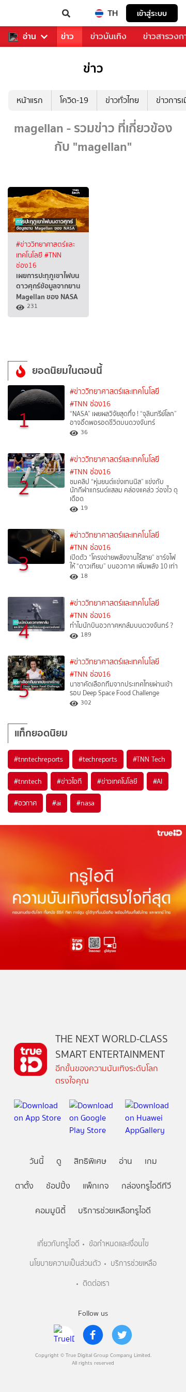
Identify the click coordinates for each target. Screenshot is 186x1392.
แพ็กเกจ (96, 1186)
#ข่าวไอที (69, 781)
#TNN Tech (149, 759)
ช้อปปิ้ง (58, 1186)
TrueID (29, 13)
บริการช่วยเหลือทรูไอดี (114, 1210)
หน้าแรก (30, 100)
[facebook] (93, 1335)
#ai (56, 803)
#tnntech (27, 781)
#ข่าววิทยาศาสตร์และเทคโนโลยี (114, 391)
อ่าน (29, 36)
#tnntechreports (38, 759)
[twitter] (122, 1335)
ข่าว (67, 36)
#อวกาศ (25, 803)
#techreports (98, 759)
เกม (151, 1161)
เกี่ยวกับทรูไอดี (58, 1244)
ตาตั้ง (24, 1186)
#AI (157, 781)
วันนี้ (36, 1161)
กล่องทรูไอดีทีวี (146, 1186)
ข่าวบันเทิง (108, 36)
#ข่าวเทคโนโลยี (117, 781)
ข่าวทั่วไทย (122, 100)
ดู (58, 1161)
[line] (64, 1335)
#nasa (85, 803)
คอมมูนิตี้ (50, 1210)
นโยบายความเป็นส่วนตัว (65, 1263)
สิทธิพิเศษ (90, 1161)
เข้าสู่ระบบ (152, 13)
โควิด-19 (74, 100)
